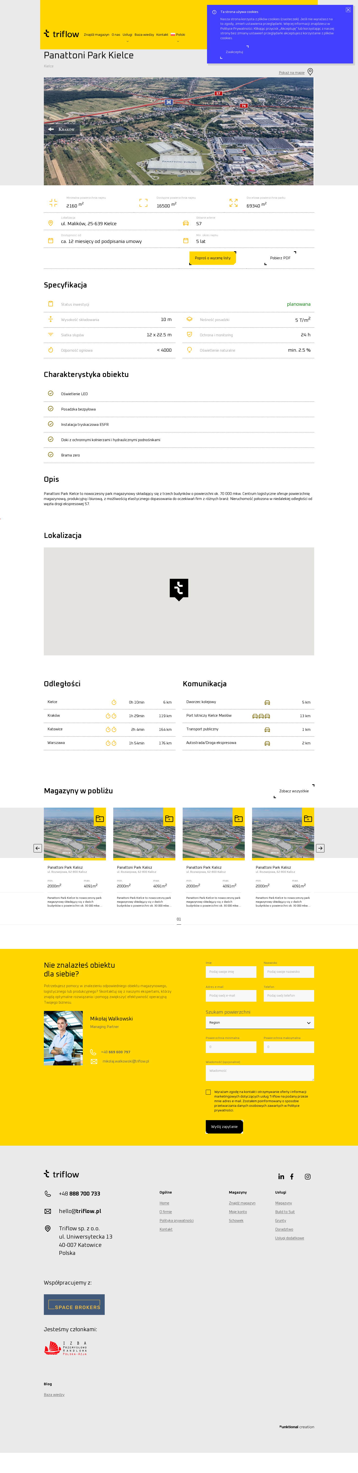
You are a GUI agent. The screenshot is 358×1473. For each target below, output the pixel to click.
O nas (116, 34)
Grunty (280, 1221)
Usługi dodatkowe (289, 1238)
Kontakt (162, 34)
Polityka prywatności (177, 1221)
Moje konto (238, 1212)
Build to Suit (285, 1212)
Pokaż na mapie (292, 73)
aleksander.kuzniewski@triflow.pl (140, 1061)
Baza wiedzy (144, 34)
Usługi (127, 34)
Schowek (236, 1221)
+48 (126, 1052)
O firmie (166, 1212)
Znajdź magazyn (96, 34)
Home (164, 1203)
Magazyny (283, 1203)
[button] (179, 919)
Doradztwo (284, 1229)
